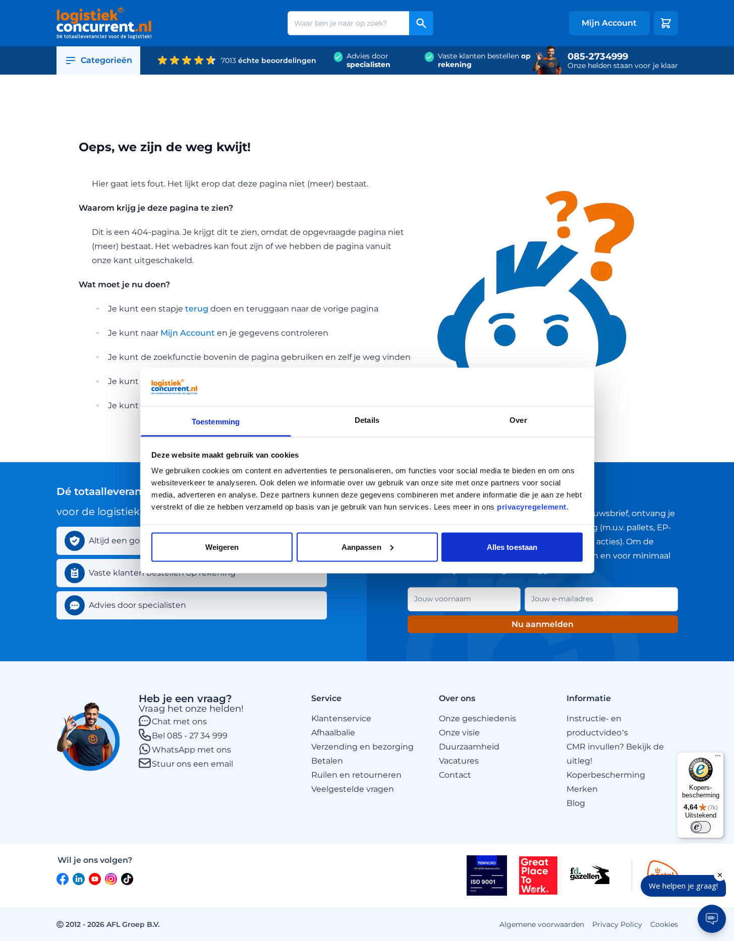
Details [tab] (367, 420)
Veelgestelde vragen (352, 789)
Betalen (327, 761)
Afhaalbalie (333, 732)
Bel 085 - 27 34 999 (190, 735)
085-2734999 (598, 56)
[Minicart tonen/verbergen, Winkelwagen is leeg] (666, 23)
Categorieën (106, 60)
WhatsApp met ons (191, 750)
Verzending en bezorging (362, 746)
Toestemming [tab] (216, 421)
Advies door (368, 60)
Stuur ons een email (192, 764)
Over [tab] (518, 420)
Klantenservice (341, 718)
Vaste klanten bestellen (484, 60)
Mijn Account (187, 333)
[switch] (701, 827)
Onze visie (459, 732)
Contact (455, 775)
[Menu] (718, 758)
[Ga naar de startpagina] (104, 23)
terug (196, 308)
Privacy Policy (617, 924)
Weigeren (222, 546)
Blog (576, 803)
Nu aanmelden (543, 624)
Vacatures (459, 761)
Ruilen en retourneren (356, 775)
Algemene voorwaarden (541, 924)
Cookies (664, 924)
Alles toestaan (512, 546)
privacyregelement (532, 507)
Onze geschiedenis (477, 718)
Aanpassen (361, 546)
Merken (582, 789)
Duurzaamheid (469, 746)
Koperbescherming (606, 775)
